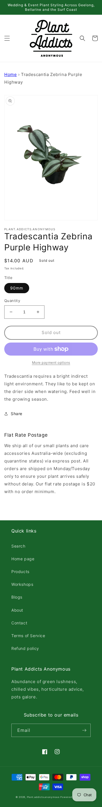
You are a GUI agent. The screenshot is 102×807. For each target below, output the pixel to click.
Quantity (12, 300)
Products (20, 571)
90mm (16, 288)
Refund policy (25, 648)
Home (10, 74)
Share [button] (16, 413)
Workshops (22, 584)
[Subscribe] (84, 730)
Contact (19, 622)
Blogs (16, 597)
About (17, 610)
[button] (7, 38)
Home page (22, 558)
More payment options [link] (51, 362)
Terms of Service (28, 635)
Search (18, 546)
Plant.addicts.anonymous (43, 797)
